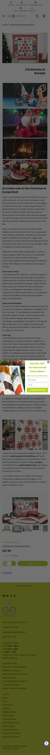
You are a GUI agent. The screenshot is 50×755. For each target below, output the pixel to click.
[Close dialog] (48, 362)
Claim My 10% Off (37, 390)
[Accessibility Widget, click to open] (46, 743)
